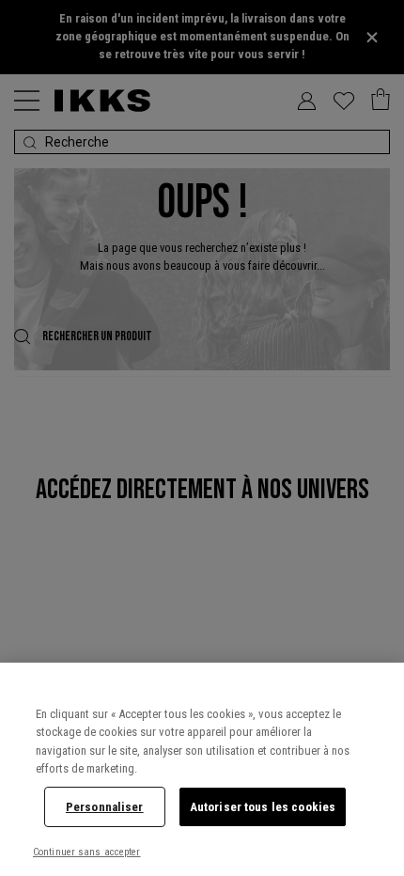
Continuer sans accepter (87, 852)
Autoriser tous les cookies (262, 807)
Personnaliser (105, 807)
